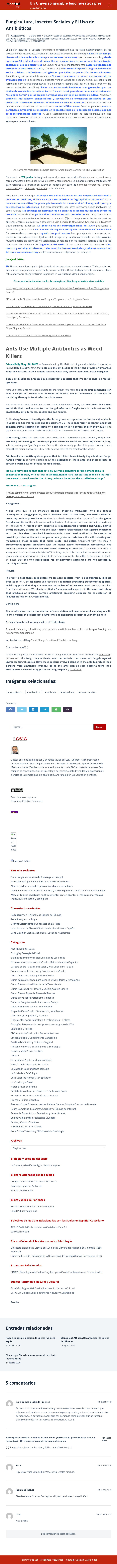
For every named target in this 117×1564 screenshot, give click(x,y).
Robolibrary (17, 914)
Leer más (76, 669)
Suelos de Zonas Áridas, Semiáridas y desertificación (38, 1113)
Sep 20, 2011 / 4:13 (104, 1402)
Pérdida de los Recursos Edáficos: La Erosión (34, 1095)
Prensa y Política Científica (25, 1099)
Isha (18, 1514)
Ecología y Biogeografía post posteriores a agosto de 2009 (42, 1024)
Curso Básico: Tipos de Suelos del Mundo (33, 993)
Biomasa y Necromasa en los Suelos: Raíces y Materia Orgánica (44, 962)
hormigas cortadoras (88, 184)
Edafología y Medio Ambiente (26, 1186)
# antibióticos (33, 692)
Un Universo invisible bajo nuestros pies (65, 3)
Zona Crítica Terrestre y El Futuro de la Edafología (37, 1131)
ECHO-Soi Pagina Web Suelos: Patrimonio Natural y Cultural (43, 1288)
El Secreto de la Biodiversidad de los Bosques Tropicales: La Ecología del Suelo (47, 299)
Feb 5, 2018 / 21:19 (104, 1465)
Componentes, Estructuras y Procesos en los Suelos (38, 971)
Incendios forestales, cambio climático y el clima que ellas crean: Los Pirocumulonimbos (58, 890)
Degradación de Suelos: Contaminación (32, 1006)
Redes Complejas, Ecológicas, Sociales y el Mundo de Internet (43, 1108)
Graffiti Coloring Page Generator (29, 923)
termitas (106, 184)
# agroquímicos (15, 692)
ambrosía (30, 188)
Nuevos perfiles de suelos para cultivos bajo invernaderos (42, 886)
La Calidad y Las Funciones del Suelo (30, 1068)
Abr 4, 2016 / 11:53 (106, 1439)
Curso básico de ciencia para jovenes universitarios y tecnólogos (45, 979)
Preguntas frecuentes (51, 1559)
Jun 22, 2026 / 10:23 (104, 1514)
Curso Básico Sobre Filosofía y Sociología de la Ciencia (39, 988)
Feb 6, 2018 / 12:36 (104, 1490)
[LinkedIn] (33, 709)
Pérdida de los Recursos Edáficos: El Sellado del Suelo (39, 1091)
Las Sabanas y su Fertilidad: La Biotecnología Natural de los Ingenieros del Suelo (49, 306)
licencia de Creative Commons (27, 801)
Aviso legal (91, 1559)
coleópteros (12, 188)
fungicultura (48, 49)
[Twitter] (22, 709)
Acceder (15, 1302)
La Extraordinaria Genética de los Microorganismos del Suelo (38, 335)
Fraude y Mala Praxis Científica (27, 1051)
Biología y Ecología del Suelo (57, 36)
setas (51, 180)
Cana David (17, 932)
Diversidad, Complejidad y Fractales (29, 1015)
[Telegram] (44, 709)
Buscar (99, 726)
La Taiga (32, 919)
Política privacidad (74, 1559)
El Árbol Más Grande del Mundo (44, 914)
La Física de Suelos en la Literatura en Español (50, 928)
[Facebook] (10, 709)
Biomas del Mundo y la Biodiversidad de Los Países (38, 957)
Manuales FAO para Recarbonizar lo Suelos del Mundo (40, 881)
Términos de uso (29, 1559)
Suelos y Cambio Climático (25, 1122)
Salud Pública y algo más (24, 1211)
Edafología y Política (21, 1028)
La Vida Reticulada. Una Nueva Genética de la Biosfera (80, 221)
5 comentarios (38, 41)
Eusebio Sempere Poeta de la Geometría (32, 1206)
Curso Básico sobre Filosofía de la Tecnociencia (36, 984)
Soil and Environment (22, 1190)
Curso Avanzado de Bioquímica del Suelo (32, 975)
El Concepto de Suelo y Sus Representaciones (37, 39)
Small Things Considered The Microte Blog (54, 640)
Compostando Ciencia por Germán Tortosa (34, 1181)
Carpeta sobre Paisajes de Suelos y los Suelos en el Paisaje (42, 966)
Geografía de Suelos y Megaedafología (31, 1060)
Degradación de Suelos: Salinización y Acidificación (37, 1011)
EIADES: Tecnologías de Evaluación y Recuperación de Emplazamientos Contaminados (56, 1272)
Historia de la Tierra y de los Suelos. (30, 1064)
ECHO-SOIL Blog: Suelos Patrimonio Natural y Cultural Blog (42, 1292)
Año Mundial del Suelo (23, 948)
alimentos (92, 177)
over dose (16, 928)
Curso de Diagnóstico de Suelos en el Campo (34, 1002)
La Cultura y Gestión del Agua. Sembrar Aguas (35, 1165)
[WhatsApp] (56, 709)
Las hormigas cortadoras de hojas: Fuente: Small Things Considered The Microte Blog (58, 169)
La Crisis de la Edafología (24, 1073)
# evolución (50, 692)
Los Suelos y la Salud (22, 1082)
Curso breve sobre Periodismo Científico (32, 997)
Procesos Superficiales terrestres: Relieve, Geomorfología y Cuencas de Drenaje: (53, 1104)
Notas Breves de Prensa (24, 1086)
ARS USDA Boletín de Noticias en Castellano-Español (39, 1227)
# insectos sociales (87, 692)
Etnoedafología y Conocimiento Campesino (34, 1037)
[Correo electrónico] (67, 709)
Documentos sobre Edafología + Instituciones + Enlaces (40, 1020)
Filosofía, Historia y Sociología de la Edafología (35, 1046)
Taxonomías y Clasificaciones (26, 1126)
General (15, 1055)
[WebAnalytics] (13, 841)
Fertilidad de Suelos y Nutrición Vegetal (77, 39)
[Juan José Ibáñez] (21, 860)
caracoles (42, 188)
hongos (67, 180)
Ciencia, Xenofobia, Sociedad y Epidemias (48, 932)
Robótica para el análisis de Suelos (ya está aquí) (37, 877)
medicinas (104, 177)
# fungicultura (67, 692)
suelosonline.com (20, 1231)
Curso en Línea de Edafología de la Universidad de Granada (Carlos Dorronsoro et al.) (56, 1256)
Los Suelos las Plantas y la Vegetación (31, 1077)
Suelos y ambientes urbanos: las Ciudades (33, 1117)
